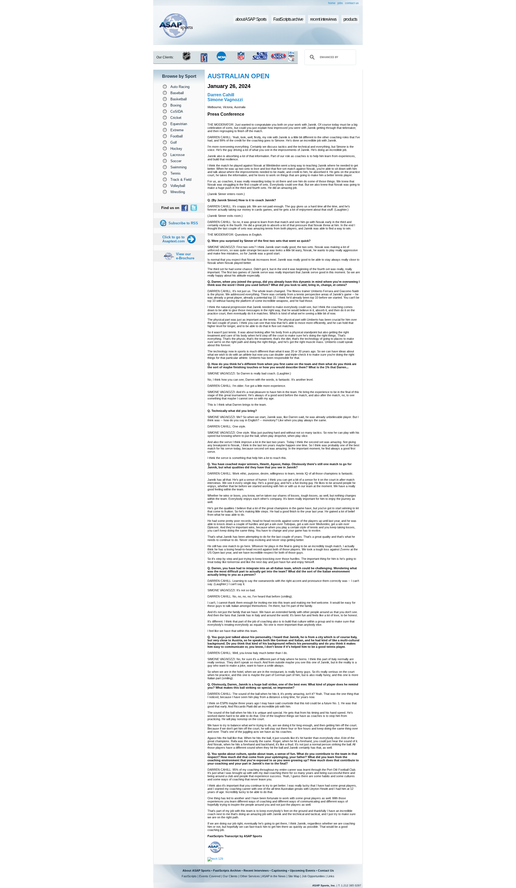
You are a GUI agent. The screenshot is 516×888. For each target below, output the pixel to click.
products (350, 19)
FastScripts (189, 876)
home (331, 3)
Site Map (293, 876)
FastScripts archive (288, 19)
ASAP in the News (274, 876)
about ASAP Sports (250, 19)
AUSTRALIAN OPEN (238, 76)
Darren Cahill (220, 95)
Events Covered (209, 876)
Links (330, 876)
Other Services (250, 876)
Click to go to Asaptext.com (173, 239)
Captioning (279, 870)
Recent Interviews (256, 870)
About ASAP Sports (196, 870)
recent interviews (323, 19)
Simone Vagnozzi (225, 99)
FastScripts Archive (227, 870)
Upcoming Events (302, 870)
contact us (352, 3)
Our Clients (230, 876)
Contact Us (326, 870)
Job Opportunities (313, 876)
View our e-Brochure (185, 256)
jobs (340, 3)
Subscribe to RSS (183, 223)
